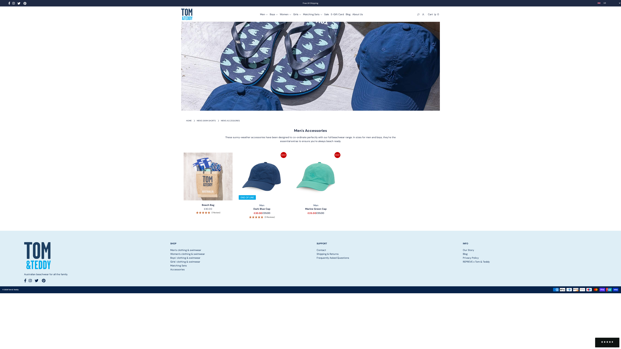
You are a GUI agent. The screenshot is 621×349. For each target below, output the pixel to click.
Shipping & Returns (328, 254)
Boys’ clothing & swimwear (185, 257)
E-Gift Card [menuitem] (337, 14)
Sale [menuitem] (326, 14)
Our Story (468, 250)
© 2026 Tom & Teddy (10, 290)
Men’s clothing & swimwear (185, 250)
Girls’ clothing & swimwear (185, 261)
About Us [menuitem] (357, 14)
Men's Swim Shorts (206, 120)
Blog (465, 254)
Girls (295, 14)
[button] (607, 342)
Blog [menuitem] (348, 14)
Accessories (177, 269)
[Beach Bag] (208, 176)
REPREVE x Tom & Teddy (476, 261)
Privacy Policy (471, 257)
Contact (321, 250)
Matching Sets (311, 14)
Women (284, 14)
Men (262, 14)
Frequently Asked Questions (333, 257)
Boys (272, 14)
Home (189, 120)
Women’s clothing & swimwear (187, 254)
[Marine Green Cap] (315, 176)
